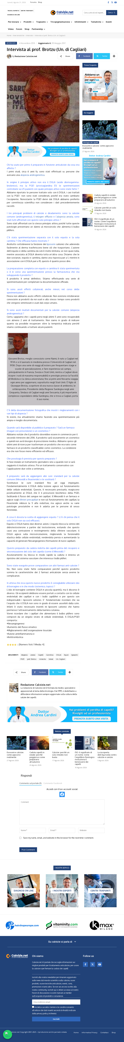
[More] (114, 56)
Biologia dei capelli (90, 142)
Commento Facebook (52, 783)
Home (9, 35)
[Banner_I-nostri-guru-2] (62, 890)
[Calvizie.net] (62, 12)
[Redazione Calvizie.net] (9, 56)
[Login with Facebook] (62, 794)
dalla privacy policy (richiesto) (44, 1013)
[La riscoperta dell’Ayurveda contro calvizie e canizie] (107, 743)
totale (51, 659)
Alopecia (24, 655)
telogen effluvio (44, 216)
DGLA (58, 655)
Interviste (29, 35)
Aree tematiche (18, 35)
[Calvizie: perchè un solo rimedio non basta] (87, 211)
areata (33, 655)
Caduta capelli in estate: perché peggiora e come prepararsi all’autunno (105, 197)
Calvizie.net (36, 962)
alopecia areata (65, 216)
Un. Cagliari (60, 659)
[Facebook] (108, 2)
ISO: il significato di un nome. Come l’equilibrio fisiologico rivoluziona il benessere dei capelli (105, 222)
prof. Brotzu (31, 659)
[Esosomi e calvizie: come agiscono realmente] (99, 130)
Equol (66, 655)
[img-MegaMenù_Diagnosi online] (23, 890)
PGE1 (22, 659)
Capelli (40, 655)
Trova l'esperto (90, 65)
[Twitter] (112, 2)
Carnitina (49, 655)
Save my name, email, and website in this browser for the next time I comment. (58, 838)
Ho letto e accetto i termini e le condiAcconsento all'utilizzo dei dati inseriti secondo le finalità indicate (54, 1010)
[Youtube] (115, 2)
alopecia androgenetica (32, 175)
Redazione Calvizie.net (26, 56)
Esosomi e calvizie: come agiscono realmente (98, 147)
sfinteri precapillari (28, 499)
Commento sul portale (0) (30, 783)
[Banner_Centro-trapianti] (100, 890)
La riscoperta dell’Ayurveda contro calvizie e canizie (107, 754)
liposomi (51, 244)
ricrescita (42, 659)
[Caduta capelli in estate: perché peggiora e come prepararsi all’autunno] (87, 198)
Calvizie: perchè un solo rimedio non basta (105, 208)
